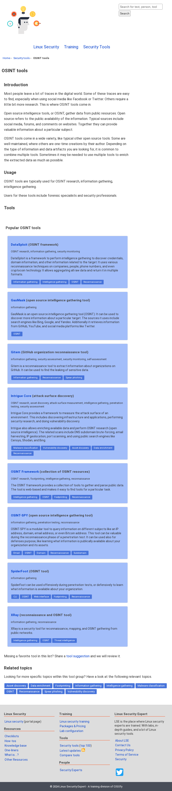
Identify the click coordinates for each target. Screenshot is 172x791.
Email (16, 553)
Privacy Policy (124, 750)
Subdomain (80, 553)
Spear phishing (74, 377)
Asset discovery (80, 448)
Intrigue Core (21, 396)
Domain (41, 553)
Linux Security (46, 46)
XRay (15, 615)
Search (124, 13)
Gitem (15, 352)
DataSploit (19, 245)
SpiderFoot (19, 571)
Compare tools (70, 755)
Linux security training (74, 721)
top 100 (85, 745)
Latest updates (70, 750)
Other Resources (16, 759)
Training (71, 46)
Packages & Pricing (73, 726)
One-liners (11, 750)
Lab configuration (71, 731)
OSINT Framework (25, 472)
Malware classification (25, 448)
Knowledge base (16, 745)
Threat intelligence (64, 640)
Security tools (21, 58)
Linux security (14, 721)
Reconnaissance (92, 282)
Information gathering (25, 282)
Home (6, 58)
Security (120, 759)
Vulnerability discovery (55, 448)
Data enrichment (103, 448)
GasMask (18, 300)
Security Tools (96, 46)
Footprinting (60, 497)
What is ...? (12, 754)
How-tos (10, 741)
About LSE (122, 740)
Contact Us (122, 745)
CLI (15, 596)
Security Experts (71, 770)
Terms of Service (126, 754)
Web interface (41, 596)
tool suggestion (78, 656)
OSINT (75, 282)
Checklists (12, 736)
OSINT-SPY (19, 515)
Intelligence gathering (54, 282)
